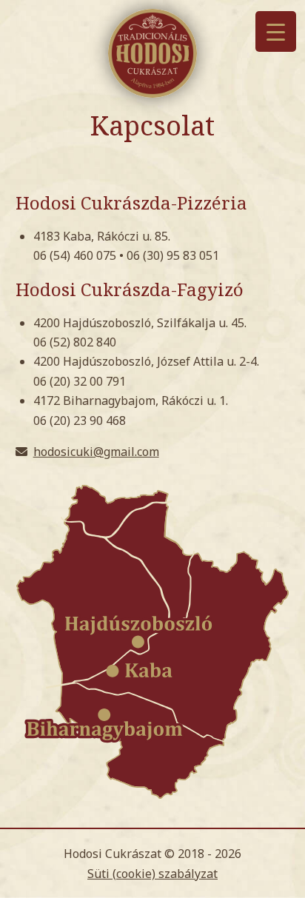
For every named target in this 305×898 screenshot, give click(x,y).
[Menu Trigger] (275, 31)
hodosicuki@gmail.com (96, 451)
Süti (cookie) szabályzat (152, 873)
